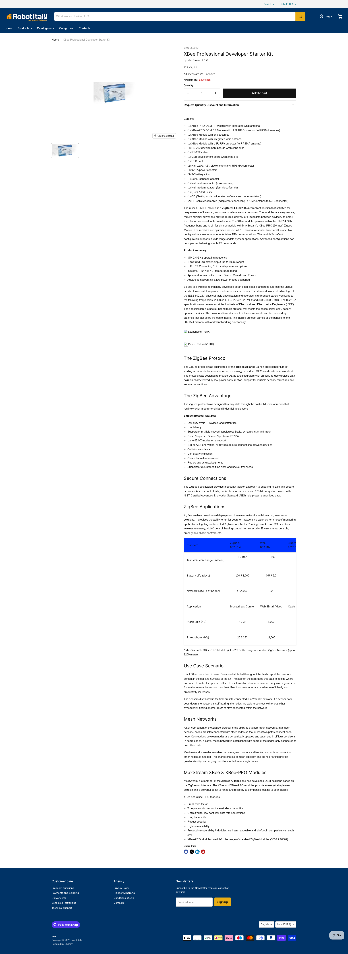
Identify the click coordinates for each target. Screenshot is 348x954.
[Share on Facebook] (186, 852)
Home (8, 28)
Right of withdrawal (124, 892)
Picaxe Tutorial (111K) (201, 344)
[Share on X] (192, 852)
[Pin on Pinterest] (203, 852)
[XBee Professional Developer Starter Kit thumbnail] (65, 150)
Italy (287, 4)
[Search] (300, 16)
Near (54, 936)
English (267, 4)
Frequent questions (63, 887)
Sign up (222, 902)
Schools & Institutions (64, 902)
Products (24, 28)
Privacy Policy (121, 887)
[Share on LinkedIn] (197, 852)
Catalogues (44, 28)
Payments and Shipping (65, 892)
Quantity (188, 85)
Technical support (62, 907)
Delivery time (59, 897)
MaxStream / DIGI (198, 60)
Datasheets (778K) (199, 331)
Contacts (84, 28)
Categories (66, 28)
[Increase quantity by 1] (215, 93)
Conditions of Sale (124, 897)
